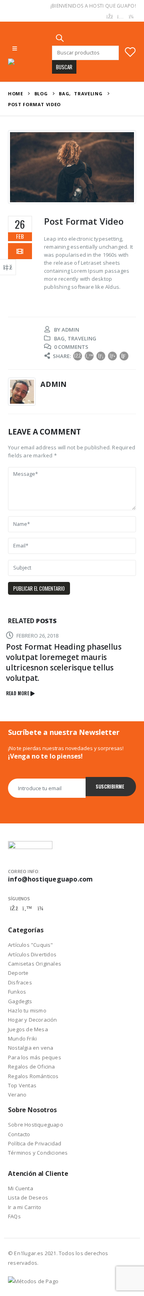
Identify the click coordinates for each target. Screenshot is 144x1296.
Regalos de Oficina (31, 1066)
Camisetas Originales (34, 963)
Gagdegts (20, 1001)
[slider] (66, 194)
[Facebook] (109, 17)
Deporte (18, 972)
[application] (72, 167)
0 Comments (71, 346)
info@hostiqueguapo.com (50, 879)
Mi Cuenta (20, 1188)
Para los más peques (34, 1057)
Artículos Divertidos (32, 954)
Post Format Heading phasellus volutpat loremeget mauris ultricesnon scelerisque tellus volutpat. (64, 662)
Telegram (40, 908)
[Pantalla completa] (124, 194)
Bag (59, 338)
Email (124, 356)
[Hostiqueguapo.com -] (30, 61)
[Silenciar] (111, 194)
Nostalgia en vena (30, 1047)
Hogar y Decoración (32, 1019)
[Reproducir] (20, 194)
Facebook (77, 356)
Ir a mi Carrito (24, 1207)
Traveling (82, 338)
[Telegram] (131, 17)
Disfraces (20, 982)
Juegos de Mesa (28, 1029)
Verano (17, 1094)
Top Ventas (22, 1085)
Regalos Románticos (33, 1076)
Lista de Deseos (28, 1197)
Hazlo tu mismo (27, 1010)
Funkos (17, 991)
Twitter (89, 356)
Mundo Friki (22, 1038)
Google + (112, 356)
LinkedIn (100, 356)
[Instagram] (120, 17)
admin (70, 329)
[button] (72, 167)
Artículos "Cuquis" (30, 944)
